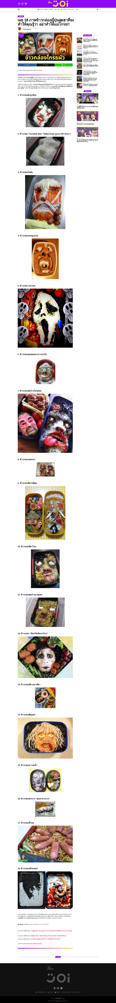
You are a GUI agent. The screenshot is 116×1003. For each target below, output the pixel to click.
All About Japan (44, 924)
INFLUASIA (58, 998)
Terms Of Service (66, 992)
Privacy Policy (76, 992)
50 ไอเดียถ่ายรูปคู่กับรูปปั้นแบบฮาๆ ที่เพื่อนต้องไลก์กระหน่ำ (45, 939)
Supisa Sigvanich (27, 29)
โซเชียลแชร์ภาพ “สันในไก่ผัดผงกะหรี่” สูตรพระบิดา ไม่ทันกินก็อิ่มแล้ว (48, 935)
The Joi (57, 1001)
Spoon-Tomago (33, 924)
